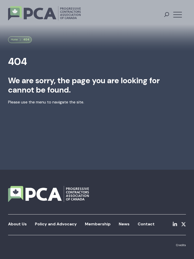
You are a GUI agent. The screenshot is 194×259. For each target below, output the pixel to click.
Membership (98, 224)
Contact (146, 224)
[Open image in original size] (44, 13)
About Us (17, 224)
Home (14, 39)
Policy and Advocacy (56, 224)
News (124, 224)
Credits (181, 245)
